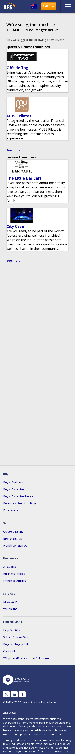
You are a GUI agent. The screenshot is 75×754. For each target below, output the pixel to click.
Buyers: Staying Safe (16, 644)
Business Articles (14, 574)
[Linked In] (14, 694)
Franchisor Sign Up (15, 545)
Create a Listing (13, 531)
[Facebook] (22, 694)
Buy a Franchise (13, 489)
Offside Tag (17, 67)
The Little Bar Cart (24, 178)
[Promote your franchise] (48, 6)
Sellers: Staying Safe (16, 637)
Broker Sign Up (13, 538)
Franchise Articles (14, 581)
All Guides (9, 567)
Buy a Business (13, 482)
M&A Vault (10, 602)
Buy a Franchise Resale (18, 496)
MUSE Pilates (19, 115)
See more (13, 150)
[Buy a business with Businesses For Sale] (10, 6)
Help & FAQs (11, 630)
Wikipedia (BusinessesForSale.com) (26, 658)
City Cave (15, 226)
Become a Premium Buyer (20, 503)
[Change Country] (34, 6)
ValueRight (10, 609)
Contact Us (10, 651)
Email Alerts (10, 510)
